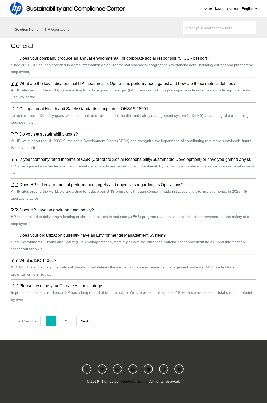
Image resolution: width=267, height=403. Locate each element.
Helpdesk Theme (133, 381)
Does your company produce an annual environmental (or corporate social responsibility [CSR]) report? (114, 58)
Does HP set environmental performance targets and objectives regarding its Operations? (101, 184)
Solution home (27, 29)
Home (207, 8)
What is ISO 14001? (37, 260)
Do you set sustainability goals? (48, 134)
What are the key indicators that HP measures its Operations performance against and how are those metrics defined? (127, 83)
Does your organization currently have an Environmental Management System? (92, 235)
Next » (86, 321)
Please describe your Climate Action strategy (60, 286)
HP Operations (57, 29)
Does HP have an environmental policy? (56, 210)
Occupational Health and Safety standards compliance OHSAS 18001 (83, 109)
